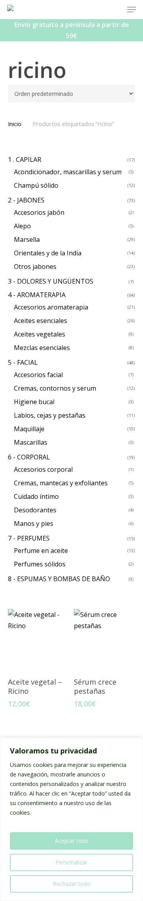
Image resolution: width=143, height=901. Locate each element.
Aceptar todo (72, 841)
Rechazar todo (72, 883)
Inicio (14, 124)
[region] (71, 819)
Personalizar (71, 862)
